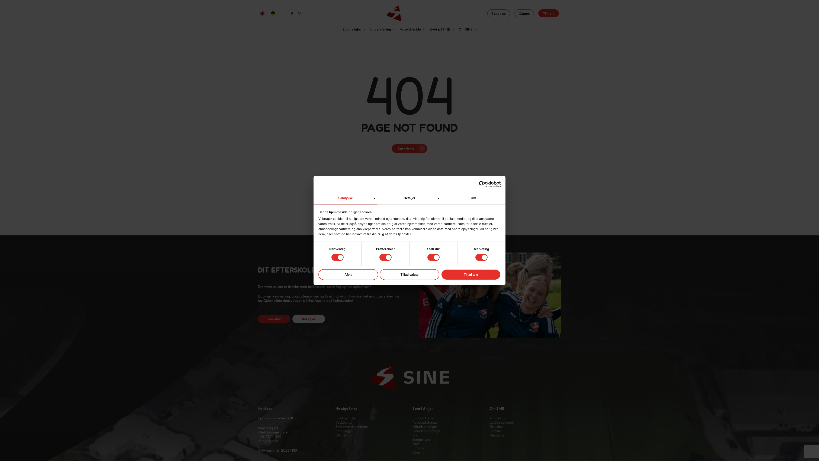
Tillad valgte (409, 274)
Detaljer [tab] (409, 198)
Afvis (348, 274)
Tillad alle (471, 274)
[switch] (385, 257)
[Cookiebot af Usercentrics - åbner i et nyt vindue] (482, 184)
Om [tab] (473, 198)
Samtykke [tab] (345, 198)
